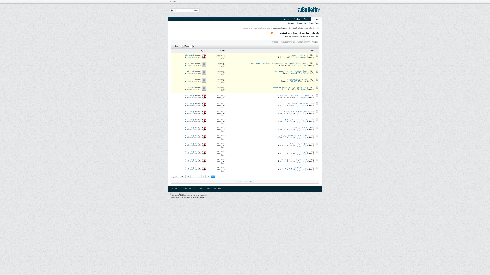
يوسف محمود (301, 65)
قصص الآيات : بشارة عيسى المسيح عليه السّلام (295, 160)
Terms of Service (188, 189)
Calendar (291, 23)
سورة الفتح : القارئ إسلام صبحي (300, 144)
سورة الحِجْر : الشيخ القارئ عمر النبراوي (297, 111)
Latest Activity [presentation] (303, 42)
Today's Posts (314, 23)
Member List (301, 23)
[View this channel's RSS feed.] (272, 33)
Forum (312, 28)
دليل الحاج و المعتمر (299, 55)
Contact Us (211, 189)
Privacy (201, 189)
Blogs (306, 19)
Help (220, 189)
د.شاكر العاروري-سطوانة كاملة (298, 79)
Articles (297, 19)
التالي (175, 177)
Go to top (175, 189)
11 (193, 177)
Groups (286, 19)
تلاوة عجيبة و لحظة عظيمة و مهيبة (300, 103)
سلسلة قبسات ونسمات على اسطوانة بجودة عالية (291, 87)
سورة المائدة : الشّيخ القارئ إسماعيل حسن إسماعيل (295, 95)
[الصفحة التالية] (182, 46)
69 (182, 177)
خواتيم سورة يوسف (305, 152)
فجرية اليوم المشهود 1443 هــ (301, 127)
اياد (193, 79)
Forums (316, 19)
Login (174, 2)
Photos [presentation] (275, 42)
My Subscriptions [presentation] (288, 42)
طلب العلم (190, 71)
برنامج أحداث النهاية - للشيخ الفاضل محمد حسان (291, 71)
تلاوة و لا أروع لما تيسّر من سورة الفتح (298, 119)
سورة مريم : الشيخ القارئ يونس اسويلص (297, 168)
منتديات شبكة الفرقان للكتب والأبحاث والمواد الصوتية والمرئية (290, 28)
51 (188, 177)
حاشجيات (303, 89)
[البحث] (172, 10)
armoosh (294, 73)
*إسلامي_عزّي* (301, 57)
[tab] (315, 42)
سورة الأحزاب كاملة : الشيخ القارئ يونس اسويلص (294, 135)
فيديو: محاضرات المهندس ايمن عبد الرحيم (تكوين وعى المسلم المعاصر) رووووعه (277, 63)
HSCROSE (293, 81)
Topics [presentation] (315, 42)
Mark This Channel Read (245, 182)
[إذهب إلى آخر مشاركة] (185, 57)
